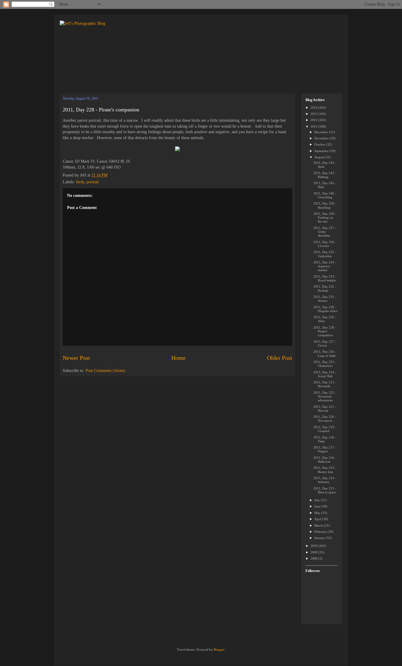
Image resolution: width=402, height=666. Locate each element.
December (321, 132)
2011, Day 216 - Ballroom (324, 459)
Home (178, 358)
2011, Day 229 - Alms (324, 319)
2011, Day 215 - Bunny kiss (324, 469)
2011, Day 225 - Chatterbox (324, 363)
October (320, 144)
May (317, 513)
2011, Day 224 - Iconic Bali (324, 374)
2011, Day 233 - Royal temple (324, 278)
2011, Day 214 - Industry (324, 480)
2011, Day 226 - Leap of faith (324, 353)
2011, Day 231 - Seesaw (324, 298)
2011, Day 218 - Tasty (324, 439)
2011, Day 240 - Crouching (324, 195)
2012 (314, 120)
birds (80, 182)
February (321, 531)
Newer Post (76, 358)
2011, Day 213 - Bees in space (324, 490)
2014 (314, 107)
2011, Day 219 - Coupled (324, 429)
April (318, 519)
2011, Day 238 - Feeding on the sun (324, 217)
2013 (314, 114)
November (322, 138)
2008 (314, 558)
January (320, 538)
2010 (314, 546)
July (317, 500)
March (319, 525)
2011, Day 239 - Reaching (324, 205)
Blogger (219, 649)
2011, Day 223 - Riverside (324, 384)
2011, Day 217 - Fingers (324, 449)
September (322, 151)
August (319, 157)
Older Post (279, 358)
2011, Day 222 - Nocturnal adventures (324, 396)
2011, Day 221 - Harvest (324, 408)
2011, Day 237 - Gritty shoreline (324, 231)
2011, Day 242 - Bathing (324, 175)
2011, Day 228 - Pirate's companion (101, 110)
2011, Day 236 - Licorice (324, 244)
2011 (314, 126)
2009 (314, 552)
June (317, 506)
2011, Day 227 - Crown (324, 343)
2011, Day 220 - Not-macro (324, 418)
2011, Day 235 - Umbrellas (324, 254)
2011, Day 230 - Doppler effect (325, 309)
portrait (93, 182)
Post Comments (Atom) (105, 370)
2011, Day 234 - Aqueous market (324, 266)
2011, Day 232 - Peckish (324, 288)
